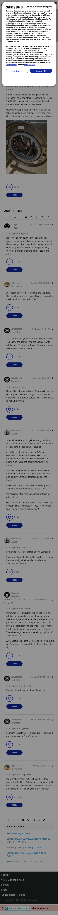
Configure (17, 71)
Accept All (41, 71)
